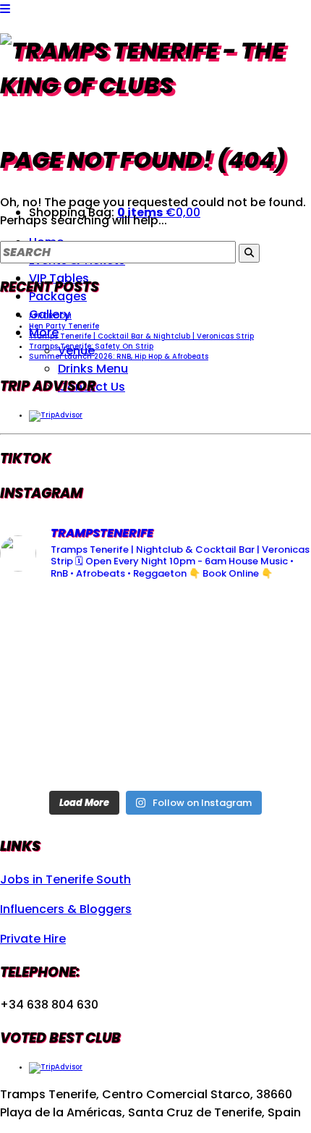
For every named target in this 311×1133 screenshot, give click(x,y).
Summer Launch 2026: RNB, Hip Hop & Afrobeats (118, 356)
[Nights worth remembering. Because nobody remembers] (155, 625)
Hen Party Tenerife (64, 326)
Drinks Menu (93, 368)
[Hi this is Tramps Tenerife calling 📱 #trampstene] (49, 625)
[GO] (249, 253)
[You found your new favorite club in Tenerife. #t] (49, 750)
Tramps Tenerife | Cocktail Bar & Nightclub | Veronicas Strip (141, 336)
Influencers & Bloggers (66, 909)
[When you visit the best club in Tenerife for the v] (261, 688)
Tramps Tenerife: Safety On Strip (91, 346)
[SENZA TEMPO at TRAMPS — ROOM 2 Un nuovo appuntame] (49, 688)
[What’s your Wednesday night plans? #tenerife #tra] (261, 750)
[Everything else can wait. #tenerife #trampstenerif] (261, 625)
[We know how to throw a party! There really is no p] (155, 750)
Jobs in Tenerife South (65, 879)
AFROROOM (50, 316)
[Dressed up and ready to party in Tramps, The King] (155, 688)
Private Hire (33, 938)
